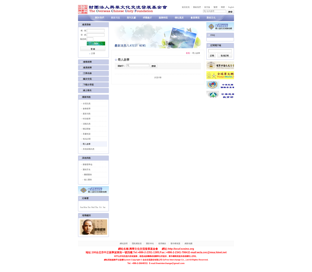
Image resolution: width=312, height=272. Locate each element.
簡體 (223, 7)
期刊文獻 (131, 17)
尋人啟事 (87, 144)
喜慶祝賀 (87, 134)
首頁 (188, 53)
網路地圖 (188, 243)
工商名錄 (87, 73)
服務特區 (163, 17)
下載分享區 (88, 84)
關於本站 (150, 243)
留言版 (207, 7)
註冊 (93, 53)
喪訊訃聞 (87, 139)
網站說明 (124, 243)
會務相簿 (87, 62)
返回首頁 (186, 7)
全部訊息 (87, 103)
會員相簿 (87, 67)
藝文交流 (87, 79)
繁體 (215, 7)
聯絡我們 (197, 7)
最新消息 (115, 17)
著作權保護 (175, 243)
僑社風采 (179, 17)
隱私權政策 (137, 243)
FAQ (213, 35)
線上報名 (87, 90)
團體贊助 (88, 174)
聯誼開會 (87, 129)
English (231, 7)
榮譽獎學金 (87, 164)
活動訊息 (87, 124)
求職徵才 (147, 17)
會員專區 (195, 17)
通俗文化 (211, 17)
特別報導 (87, 119)
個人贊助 (88, 180)
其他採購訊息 (88, 149)
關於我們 (99, 17)
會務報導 (87, 108)
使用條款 (162, 243)
